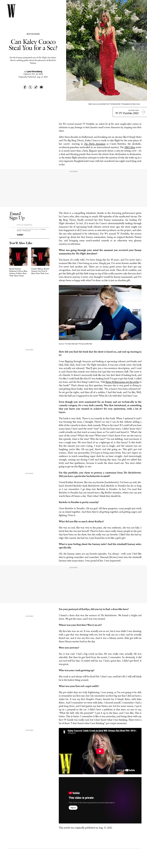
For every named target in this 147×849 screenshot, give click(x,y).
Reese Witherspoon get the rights (122, 382)
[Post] (30, 87)
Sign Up (16, 215)
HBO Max (129, 147)
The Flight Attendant (94, 144)
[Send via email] (41, 87)
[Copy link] (36, 87)
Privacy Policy (27, 230)
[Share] (25, 87)
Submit (20, 235)
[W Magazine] (11, 11)
